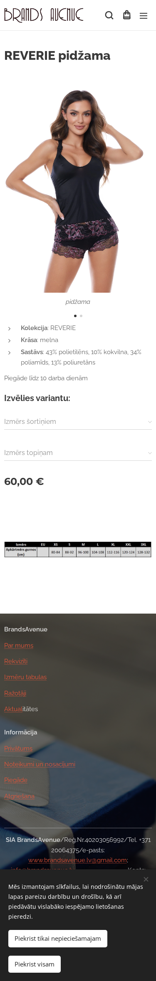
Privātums (18, 748)
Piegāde (15, 780)
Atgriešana (19, 796)
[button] (109, 15)
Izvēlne (143, 15)
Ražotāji (15, 693)
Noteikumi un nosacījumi (39, 764)
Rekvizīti (15, 661)
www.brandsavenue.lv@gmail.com (77, 860)
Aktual (13, 709)
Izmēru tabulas (25, 677)
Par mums (18, 645)
